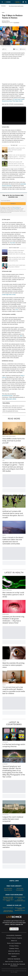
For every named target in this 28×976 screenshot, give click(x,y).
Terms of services (15, 207)
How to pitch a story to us (14, 961)
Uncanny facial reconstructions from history (20, 900)
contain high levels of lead (8, 294)
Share (5, 49)
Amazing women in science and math (20, 898)
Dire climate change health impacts (16, 6)
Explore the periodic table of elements (8, 900)
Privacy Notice (17, 208)
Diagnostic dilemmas (8, 890)
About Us (14, 940)
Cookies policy (14, 948)
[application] (14, 115)
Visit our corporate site (16, 924)
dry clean (12, 242)
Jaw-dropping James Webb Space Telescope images (8, 898)
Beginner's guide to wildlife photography (20, 908)
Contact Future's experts (14, 938)
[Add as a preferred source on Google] (14, 928)
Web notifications (14, 953)
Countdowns (16, 22)
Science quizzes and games (8, 907)
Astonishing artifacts (20, 890)
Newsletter (23, 49)
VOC (16, 309)
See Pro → (18, 1)
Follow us (16, 49)
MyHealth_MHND (11, 399)
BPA (21, 336)
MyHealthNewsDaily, (7, 395)
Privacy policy (14, 946)
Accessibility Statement (14, 935)
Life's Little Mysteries (8, 888)
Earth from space (20, 888)
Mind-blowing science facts (20, 910)
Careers (14, 956)
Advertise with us (14, 951)
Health (3, 12)
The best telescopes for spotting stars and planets (8, 911)
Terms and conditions (14, 943)
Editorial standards (14, 959)
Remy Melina (6, 21)
